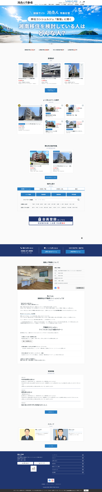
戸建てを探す (51, 4)
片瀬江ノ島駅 (71, 204)
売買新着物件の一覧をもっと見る (51, 90)
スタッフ (53, 457)
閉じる (86, 490)
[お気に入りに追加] (35, 65)
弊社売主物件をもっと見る (51, 177)
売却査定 (77, 4)
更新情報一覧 (51, 412)
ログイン (80, 2)
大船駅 (45, 204)
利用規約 (43, 484)
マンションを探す (43, 4)
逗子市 (58, 207)
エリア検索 (63, 4)
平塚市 (37, 207)
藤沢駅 (41, 204)
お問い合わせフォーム (51, 251)
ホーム (36, 4)
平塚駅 (33, 204)
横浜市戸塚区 (75, 207)
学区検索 (74, 194)
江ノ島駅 (62, 204)
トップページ (54, 454)
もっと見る (51, 445)
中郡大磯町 (69, 207)
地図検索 (58, 194)
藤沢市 (33, 207)
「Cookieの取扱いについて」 (70, 490)
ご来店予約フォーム (75, 251)
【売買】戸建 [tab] (42, 189)
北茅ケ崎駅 (53, 204)
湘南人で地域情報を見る (27, 341)
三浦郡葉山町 (63, 207)
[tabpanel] (51, 24)
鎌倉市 (50, 207)
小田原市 (54, 207)
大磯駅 (58, 204)
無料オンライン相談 (56, 466)
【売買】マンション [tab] (25, 189)
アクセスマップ (55, 469)
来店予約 (53, 463)
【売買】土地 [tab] (59, 189)
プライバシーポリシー (50, 484)
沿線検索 (58, 4)
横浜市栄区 (46, 207)
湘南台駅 (66, 204)
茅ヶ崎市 (41, 207)
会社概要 (82, 4)
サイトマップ (58, 484)
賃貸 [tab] (76, 189)
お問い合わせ (70, 4)
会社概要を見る (80, 287)
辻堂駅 (49, 204)
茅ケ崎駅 (37, 204)
